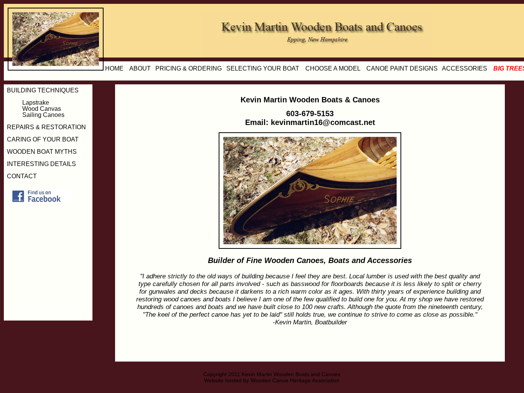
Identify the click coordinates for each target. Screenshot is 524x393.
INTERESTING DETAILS (41, 164)
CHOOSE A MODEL (332, 68)
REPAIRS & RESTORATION (46, 127)
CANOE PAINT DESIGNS (402, 68)
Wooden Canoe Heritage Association (294, 380)
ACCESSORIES (464, 68)
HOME (114, 68)
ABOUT (140, 68)
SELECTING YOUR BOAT (262, 68)
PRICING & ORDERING (188, 68)
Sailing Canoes (43, 115)
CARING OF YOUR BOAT (43, 139)
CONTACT (22, 176)
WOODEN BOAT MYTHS (42, 151)
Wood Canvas (41, 108)
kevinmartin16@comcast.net (323, 122)
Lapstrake (35, 102)
